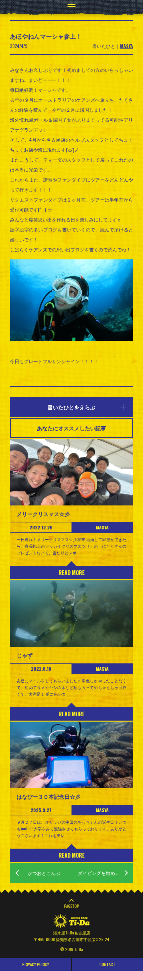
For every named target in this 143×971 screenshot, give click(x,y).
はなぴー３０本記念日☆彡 (48, 796)
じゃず (25, 655)
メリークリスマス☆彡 (43, 514)
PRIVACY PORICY (35, 964)
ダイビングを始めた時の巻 (105, 872)
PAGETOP (71, 906)
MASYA (126, 45)
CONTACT (107, 964)
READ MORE (72, 573)
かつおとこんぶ (44, 872)
